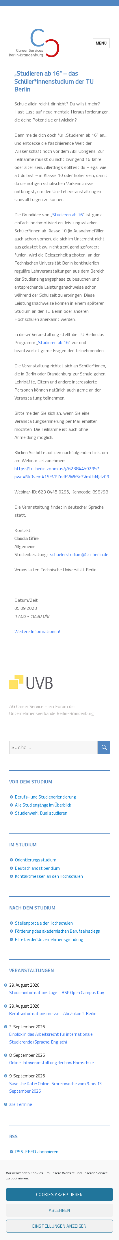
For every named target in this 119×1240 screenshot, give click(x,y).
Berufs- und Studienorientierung (45, 797)
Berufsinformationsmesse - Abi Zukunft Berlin (52, 1013)
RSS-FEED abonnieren (36, 1151)
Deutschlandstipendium (37, 868)
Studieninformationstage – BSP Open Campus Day (56, 992)
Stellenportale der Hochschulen (44, 923)
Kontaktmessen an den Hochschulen (49, 876)
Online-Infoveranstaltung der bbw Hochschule (51, 1062)
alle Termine (20, 1104)
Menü (101, 43)
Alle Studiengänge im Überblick (43, 805)
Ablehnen (59, 1210)
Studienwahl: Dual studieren (41, 813)
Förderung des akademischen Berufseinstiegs (57, 931)
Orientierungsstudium (35, 860)
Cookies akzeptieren (59, 1194)
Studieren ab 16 (67, 214)
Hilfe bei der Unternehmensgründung (49, 939)
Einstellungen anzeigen (59, 1226)
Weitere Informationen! (37, 631)
